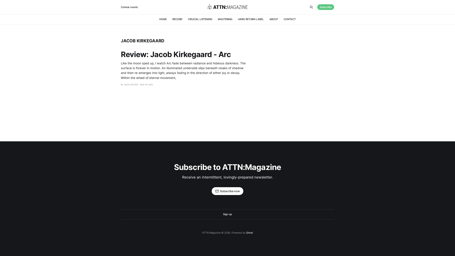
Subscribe (326, 7)
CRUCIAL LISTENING (200, 19)
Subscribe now (230, 191)
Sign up (227, 214)
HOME (163, 19)
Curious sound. (129, 7)
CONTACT (290, 19)
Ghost (249, 232)
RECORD (177, 19)
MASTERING (225, 19)
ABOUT (273, 19)
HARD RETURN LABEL (251, 19)
